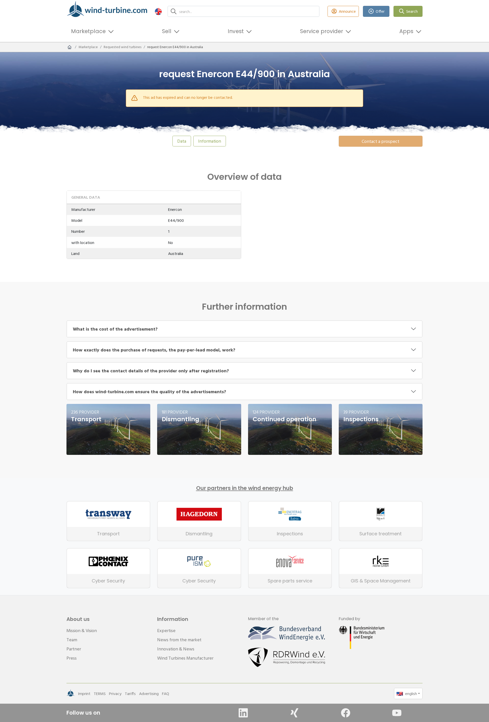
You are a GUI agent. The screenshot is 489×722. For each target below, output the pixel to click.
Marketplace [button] (88, 31)
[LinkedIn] (243, 712)
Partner (73, 649)
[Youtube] (396, 712)
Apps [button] (406, 31)
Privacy (115, 693)
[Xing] (294, 712)
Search (412, 11)
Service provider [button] (321, 31)
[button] (158, 11)
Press (71, 658)
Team (71, 640)
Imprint (84, 693)
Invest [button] (236, 31)
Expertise (166, 630)
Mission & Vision (81, 630)
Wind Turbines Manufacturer (185, 658)
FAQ (165, 693)
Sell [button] (166, 31)
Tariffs (130, 693)
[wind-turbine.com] (69, 47)
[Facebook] (345, 712)
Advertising (149, 693)
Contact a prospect (380, 141)
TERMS (100, 693)
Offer (380, 11)
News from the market (179, 640)
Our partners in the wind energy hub (244, 488)
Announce (347, 11)
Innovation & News (175, 649)
